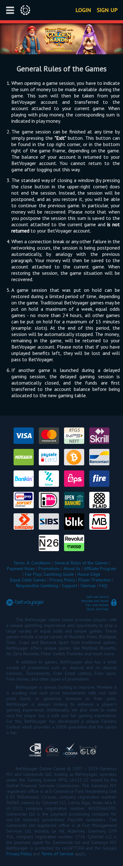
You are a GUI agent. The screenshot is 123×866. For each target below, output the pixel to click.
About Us (71, 568)
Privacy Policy (62, 580)
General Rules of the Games (81, 563)
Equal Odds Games (28, 580)
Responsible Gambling (37, 585)
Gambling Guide (59, 574)
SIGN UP (107, 10)
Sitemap (88, 585)
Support (69, 585)
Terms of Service (57, 854)
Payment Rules (21, 568)
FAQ (103, 585)
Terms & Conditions (32, 563)
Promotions (49, 568)
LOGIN (83, 10)
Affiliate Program (100, 568)
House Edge (88, 574)
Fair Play (33, 574)
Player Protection (94, 580)
